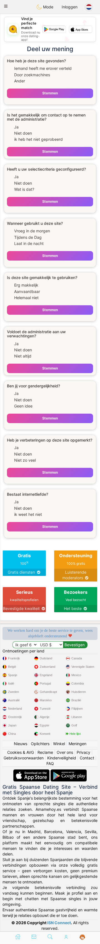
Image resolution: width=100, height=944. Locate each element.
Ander (19, 80)
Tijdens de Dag (28, 237)
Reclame (45, 752)
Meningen (77, 743)
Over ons (65, 752)
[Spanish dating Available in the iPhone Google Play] (69, 772)
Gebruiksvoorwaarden (24, 757)
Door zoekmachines (32, 74)
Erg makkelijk (26, 285)
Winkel (59, 743)
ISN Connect (59, 922)
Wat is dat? (24, 189)
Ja (16, 127)
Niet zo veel (25, 460)
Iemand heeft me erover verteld (43, 68)
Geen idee (23, 406)
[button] (6, 6)
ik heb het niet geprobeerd (38, 139)
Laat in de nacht (29, 243)
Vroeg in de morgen (32, 230)
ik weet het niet (28, 514)
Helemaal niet (26, 297)
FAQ (50, 763)
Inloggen (70, 6)
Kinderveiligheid (61, 757)
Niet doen (23, 133)
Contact (87, 757)
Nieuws (20, 743)
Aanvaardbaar (27, 291)
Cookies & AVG (20, 752)
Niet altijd (22, 356)
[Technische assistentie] (82, 937)
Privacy (83, 752)
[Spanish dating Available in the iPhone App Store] (32, 772)
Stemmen (50, 93)
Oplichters (40, 743)
